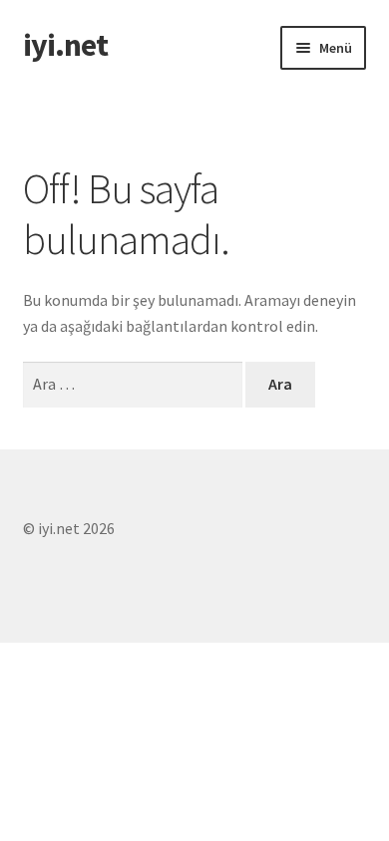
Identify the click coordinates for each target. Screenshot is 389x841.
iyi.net (65, 45)
